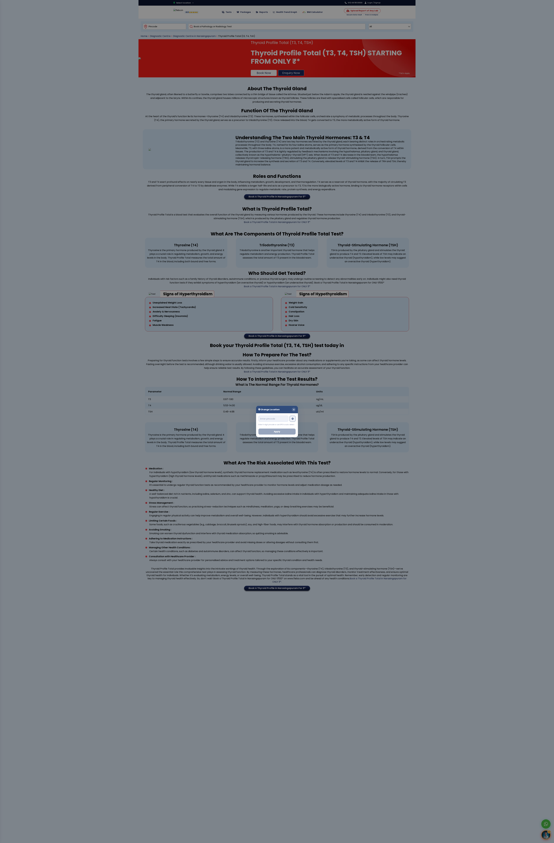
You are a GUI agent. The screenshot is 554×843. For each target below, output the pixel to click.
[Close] (294, 409)
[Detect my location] (293, 419)
